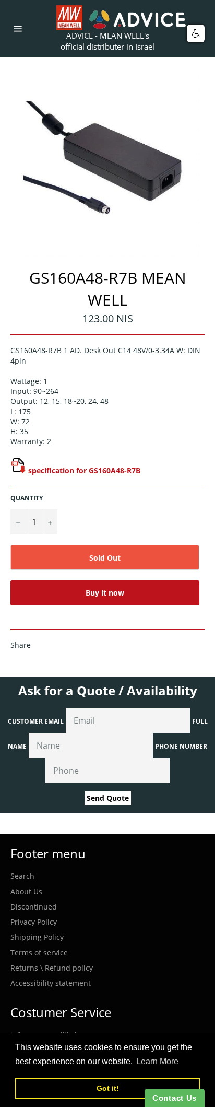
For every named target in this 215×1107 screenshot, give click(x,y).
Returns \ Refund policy (51, 968)
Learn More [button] (157, 1061)
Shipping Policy (37, 937)
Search (22, 876)
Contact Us (174, 1097)
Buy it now (105, 593)
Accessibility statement (50, 983)
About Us (26, 891)
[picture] (18, 470)
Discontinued (33, 907)
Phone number (181, 746)
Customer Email (36, 721)
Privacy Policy (33, 922)
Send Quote (108, 798)
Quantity (26, 498)
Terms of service (39, 953)
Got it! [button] (108, 1088)
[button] (196, 33)
